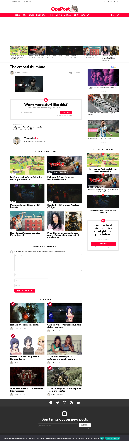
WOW (83, 15)
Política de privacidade (112, 438)
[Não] (121, 437)
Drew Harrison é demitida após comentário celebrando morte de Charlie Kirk (63, 235)
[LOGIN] (118, 15)
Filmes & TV (40, 15)
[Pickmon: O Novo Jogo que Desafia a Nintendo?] (37, 50)
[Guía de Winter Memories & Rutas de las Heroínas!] (64, 313)
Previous (11, 54)
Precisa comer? (27, 1)
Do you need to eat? (16, 1)
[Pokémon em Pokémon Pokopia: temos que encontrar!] (19, 50)
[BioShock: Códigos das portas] (27, 313)
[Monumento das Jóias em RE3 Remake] (55, 50)
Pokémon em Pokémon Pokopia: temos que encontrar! (18, 57)
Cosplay (50, 15)
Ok (102, 438)
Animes (59, 15)
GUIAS (17, 15)
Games (31, 15)
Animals (67, 15)
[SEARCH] (114, 15)
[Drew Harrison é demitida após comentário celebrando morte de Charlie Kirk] (110, 50)
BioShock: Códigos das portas (24, 325)
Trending (13, 304)
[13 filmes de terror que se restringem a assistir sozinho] (64, 345)
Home (24, 15)
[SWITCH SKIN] (111, 15)
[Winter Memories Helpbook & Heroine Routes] (27, 345)
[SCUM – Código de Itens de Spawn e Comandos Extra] (64, 376)
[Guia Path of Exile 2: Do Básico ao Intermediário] (27, 376)
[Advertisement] (64, 31)
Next (118, 54)
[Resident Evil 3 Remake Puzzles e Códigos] (73, 50)
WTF (88, 15)
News (49, 174)
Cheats (13, 229)
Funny (75, 15)
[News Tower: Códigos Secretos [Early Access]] (92, 50)
